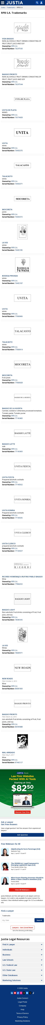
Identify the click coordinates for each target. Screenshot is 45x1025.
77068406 (19, 316)
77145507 (19, 551)
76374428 (19, 117)
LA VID (5, 242)
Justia (3, 7)
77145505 (19, 518)
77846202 (19, 584)
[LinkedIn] (12, 993)
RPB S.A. (14, 46)
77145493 (19, 451)
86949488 (19, 727)
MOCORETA (7, 209)
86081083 (19, 688)
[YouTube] (15, 993)
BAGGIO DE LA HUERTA (12, 408)
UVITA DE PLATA (9, 110)
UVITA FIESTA (8, 477)
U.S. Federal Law (10, 965)
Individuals (7, 949)
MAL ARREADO (8, 752)
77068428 (19, 382)
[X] (30, 993)
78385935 (19, 620)
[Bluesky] (27, 993)
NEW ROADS (7, 678)
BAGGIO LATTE (8, 444)
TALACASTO (7, 176)
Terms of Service (22, 1013)
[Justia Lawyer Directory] (33, 993)
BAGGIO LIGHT (8, 610)
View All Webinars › (22, 890)
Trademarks (11, 7)
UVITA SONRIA (8, 510)
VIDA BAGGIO (8, 38)
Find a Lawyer (7, 911)
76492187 (19, 283)
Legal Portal (22, 1002)
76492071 (19, 184)
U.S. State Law (9, 970)
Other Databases (10, 975)
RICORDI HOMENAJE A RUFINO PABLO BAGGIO (22, 576)
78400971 (19, 653)
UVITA (5, 143)
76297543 (19, 48)
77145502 (19, 484)
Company (22, 1006)
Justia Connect (22, 998)
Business (6, 954)
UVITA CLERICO (8, 543)
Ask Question (22, 835)
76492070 (19, 150)
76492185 (19, 250)
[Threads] (24, 993)
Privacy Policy (22, 1017)
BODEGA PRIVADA (10, 276)
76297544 (19, 84)
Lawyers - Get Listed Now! (22, 927)
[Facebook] (18, 993)
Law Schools (8, 960)
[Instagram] (21, 993)
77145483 (19, 418)
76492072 (19, 217)
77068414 (19, 349)
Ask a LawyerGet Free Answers (9, 823)
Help (22, 1009)
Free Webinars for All (10, 844)
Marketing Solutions (12, 980)
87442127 (19, 762)
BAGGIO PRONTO (9, 74)
